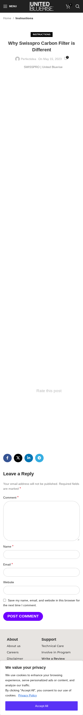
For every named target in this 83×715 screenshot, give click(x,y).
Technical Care (53, 646)
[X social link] (18, 458)
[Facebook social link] (7, 458)
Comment (11, 497)
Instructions (24, 18)
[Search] (77, 6)
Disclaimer (15, 659)
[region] (41, 688)
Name (8, 546)
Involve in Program (56, 652)
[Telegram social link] (39, 458)
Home (7, 18)
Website (8, 582)
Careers (13, 652)
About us (13, 646)
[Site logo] (42, 6)
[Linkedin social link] (28, 458)
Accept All (41, 706)
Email (8, 564)
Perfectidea (28, 59)
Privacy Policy (27, 695)
